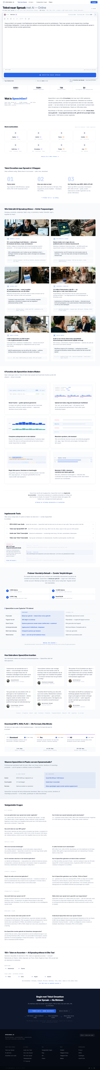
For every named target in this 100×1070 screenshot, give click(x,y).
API (43, 1055)
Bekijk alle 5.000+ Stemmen (49, 156)
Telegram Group (64, 1052)
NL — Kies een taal (87, 1035)
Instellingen (8, 69)
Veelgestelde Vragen (41, 2)
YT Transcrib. (26, 1061)
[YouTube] (89, 1068)
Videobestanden (27, 1058)
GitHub (62, 1058)
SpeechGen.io (12, 1068)
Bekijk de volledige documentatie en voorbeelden (51, 502)
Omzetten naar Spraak (51, 75)
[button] (38, 14)
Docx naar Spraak (28, 1052)
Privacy (80, 1050)
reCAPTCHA (81, 1058)
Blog (43, 1052)
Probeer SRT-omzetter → (11, 560)
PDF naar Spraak (27, 1055)
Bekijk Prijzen (63, 1011)
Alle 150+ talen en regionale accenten (49, 983)
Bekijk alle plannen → (50, 642)
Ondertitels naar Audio (10, 1055)
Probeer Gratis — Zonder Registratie (43, 1011)
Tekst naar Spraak (22, 2)
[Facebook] (94, 1068)
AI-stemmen (8, 1052)
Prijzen (50, 2)
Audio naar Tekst (27, 1050)
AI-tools (31, 2)
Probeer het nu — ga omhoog (50, 197)
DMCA (80, 1052)
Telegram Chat (64, 1055)
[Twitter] (91, 1068)
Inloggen (94, 2)
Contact (62, 1050)
